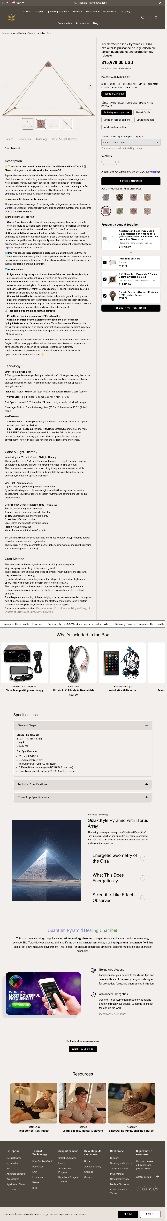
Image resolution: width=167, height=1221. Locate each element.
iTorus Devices (14, 1158)
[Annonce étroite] (160, 3)
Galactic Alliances (67, 1158)
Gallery (9, 139)
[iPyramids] (11, 17)
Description (24, 139)
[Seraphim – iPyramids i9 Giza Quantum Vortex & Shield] (148, 198)
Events (61, 1163)
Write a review (82, 1049)
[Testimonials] (33, 1103)
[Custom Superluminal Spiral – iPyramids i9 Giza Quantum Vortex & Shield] (134, 198)
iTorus (77, 11)
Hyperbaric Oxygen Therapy (68, 1179)
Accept (150, 1214)
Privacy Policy (117, 1173)
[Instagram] (144, 1189)
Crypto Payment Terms (118, 1191)
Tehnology (41, 139)
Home (87, 1161)
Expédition (106, 68)
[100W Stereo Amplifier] (24, 662)
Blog (95, 23)
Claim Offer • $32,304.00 (131, 308)
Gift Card (11, 1189)
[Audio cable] (73, 662)
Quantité (106, 155)
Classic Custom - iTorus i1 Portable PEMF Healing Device (138, 293)
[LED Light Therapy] (122, 662)
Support (114, 1158)
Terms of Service (119, 1168)
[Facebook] (139, 1189)
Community (64, 23)
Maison (27, 11)
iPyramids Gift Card (129, 258)
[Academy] (131, 1103)
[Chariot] (156, 17)
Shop (38, 11)
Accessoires (82, 23)
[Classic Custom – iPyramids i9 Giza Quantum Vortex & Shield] (134, 212)
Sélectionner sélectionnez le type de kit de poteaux (127, 104)
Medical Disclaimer (119, 1184)
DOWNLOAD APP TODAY (113, 1013)
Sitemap (88, 1172)
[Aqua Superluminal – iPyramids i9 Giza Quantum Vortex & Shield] (107, 198)
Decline (128, 1214)
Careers (88, 1177)
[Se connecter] (149, 17)
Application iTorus (16, 1184)
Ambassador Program (65, 1170)
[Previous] (6, 86)
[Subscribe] (157, 1177)
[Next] (90, 86)
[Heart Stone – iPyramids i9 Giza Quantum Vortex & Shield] (121, 212)
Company (125, 11)
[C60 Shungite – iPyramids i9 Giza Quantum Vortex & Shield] (121, 198)
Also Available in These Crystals (121, 188)
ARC (9, 1168)
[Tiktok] (150, 1189)
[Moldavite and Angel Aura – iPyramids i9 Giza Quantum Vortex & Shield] (148, 212)
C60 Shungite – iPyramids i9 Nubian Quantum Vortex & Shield (138, 275)
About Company (92, 1166)
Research (37, 1182)
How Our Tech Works (43, 1161)
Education (109, 11)
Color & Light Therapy (64, 139)
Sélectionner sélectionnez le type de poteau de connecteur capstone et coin (130, 86)
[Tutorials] (82, 1103)
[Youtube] (155, 1189)
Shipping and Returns (121, 1163)
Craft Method (12, 148)
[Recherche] (143, 17)
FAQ (34, 1172)
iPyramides (92, 11)
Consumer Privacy (119, 1179)
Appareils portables (57, 11)
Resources (37, 1166)
